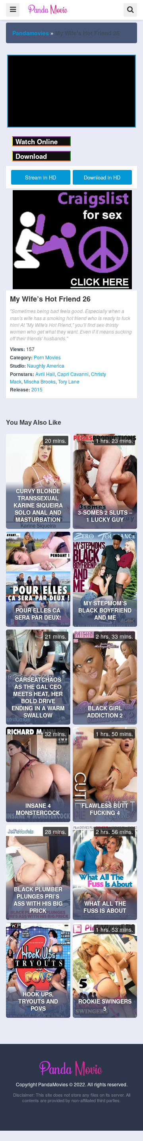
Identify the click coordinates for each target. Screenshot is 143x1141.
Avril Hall (45, 373)
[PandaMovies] (48, 9)
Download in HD (102, 177)
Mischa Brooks (40, 381)
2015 (37, 389)
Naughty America (45, 365)
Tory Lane (68, 381)
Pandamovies (30, 33)
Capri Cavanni (73, 373)
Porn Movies (47, 357)
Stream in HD (40, 177)
